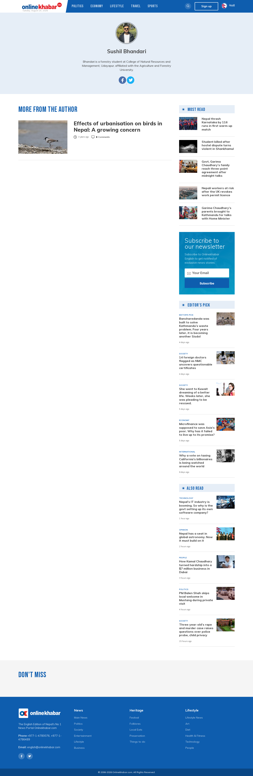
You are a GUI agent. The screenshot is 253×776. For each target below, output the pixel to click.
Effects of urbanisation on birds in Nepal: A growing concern (118, 126)
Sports (153, 6)
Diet (187, 729)
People (189, 747)
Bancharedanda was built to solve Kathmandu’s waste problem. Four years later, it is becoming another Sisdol (194, 327)
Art (187, 723)
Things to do (137, 741)
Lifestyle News (194, 717)
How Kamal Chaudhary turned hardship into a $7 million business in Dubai (195, 567)
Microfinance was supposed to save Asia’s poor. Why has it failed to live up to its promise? (197, 429)
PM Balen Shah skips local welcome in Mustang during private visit (196, 598)
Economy (97, 6)
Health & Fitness (195, 735)
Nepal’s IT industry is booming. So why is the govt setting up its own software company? (196, 507)
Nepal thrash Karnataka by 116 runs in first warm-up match (217, 124)
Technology (192, 741)
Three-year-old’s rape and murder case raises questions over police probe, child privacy (196, 630)
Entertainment (82, 735)
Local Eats (136, 729)
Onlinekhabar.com (45, 728)
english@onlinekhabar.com (43, 747)
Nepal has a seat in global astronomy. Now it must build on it (196, 537)
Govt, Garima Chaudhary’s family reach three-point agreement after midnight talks (216, 169)
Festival (134, 717)
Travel (136, 6)
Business (79, 747)
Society (78, 729)
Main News (80, 717)
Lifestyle (117, 6)
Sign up (206, 6)
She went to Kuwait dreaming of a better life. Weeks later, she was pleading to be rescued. (194, 396)
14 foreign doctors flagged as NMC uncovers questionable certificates (195, 363)
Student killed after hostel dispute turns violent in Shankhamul (218, 145)
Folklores (135, 723)
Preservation (137, 735)
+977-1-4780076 (38, 735)
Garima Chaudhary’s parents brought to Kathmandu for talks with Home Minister (217, 213)
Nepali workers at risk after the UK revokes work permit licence (218, 191)
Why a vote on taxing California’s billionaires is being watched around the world (195, 461)
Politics (78, 6)
